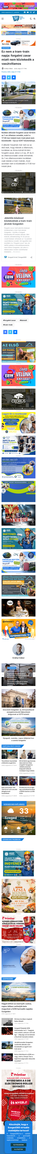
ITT (20, 1140)
